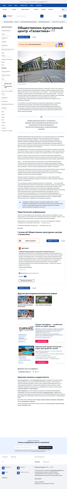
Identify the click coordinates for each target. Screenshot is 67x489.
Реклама (37, 461)
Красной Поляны (38, 380)
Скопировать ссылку (23, 371)
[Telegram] (19, 341)
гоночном (47, 331)
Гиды (3, 111)
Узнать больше (42, 341)
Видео (3, 62)
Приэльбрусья (34, 388)
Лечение (4, 128)
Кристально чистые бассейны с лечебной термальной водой (48, 351)
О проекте (5, 456)
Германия (53, 399)
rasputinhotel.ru (22, 356)
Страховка (39, 5)
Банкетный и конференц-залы (42, 355)
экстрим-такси (56, 331)
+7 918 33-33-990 (22, 358)
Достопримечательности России (28, 21)
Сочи (19, 397)
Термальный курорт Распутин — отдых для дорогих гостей (49, 347)
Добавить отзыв (23, 37)
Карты (3, 114)
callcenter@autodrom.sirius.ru (23, 338)
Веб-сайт (20, 228)
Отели (10, 5)
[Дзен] (24, 341)
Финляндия (60, 399)
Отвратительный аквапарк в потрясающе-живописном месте (37, 251)
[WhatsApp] (22, 363)
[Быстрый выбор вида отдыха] (30, 9)
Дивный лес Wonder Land (25, 318)
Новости (50, 9)
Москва (62, 403)
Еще (63, 9)
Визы (31, 5)
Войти (60, 16)
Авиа (15, 5)
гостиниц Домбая (23, 388)
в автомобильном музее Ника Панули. (49, 335)
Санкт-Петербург (22, 405)
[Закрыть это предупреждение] (46, 2)
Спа (50, 353)
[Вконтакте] (22, 341)
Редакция (13, 456)
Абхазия (48, 399)
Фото (3, 65)
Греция (38, 399)
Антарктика (25, 401)
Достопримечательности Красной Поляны (49, 21)
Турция (43, 399)
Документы (46, 461)
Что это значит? (41, 1)
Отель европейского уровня (42, 353)
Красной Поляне (48, 392)
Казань (57, 403)
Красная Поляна (7, 27)
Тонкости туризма (8, 21)
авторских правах (56, 470)
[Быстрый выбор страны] (18, 9)
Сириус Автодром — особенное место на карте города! (48, 325)
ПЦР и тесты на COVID (7, 91)
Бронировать (42, 362)
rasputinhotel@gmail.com (25, 360)
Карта (3, 53)
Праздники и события (7, 59)
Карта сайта (38, 478)
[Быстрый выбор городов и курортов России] (8, 9)
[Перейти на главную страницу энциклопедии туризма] (8, 16)
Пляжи (3, 125)
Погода (3, 122)
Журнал (36, 9)
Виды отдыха (25, 9)
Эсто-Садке (21, 395)
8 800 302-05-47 (22, 336)
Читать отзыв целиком (25, 267)
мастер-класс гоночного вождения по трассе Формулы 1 (49, 330)
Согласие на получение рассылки (38, 451)
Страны (14, 9)
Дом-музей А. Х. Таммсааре (43, 305)
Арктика (32, 401)
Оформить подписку (45, 447)
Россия (5, 9)
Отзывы (43, 9)
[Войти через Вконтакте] (64, 16)
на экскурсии (49, 333)
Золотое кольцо (50, 403)
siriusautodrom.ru (23, 334)
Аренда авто (23, 5)
